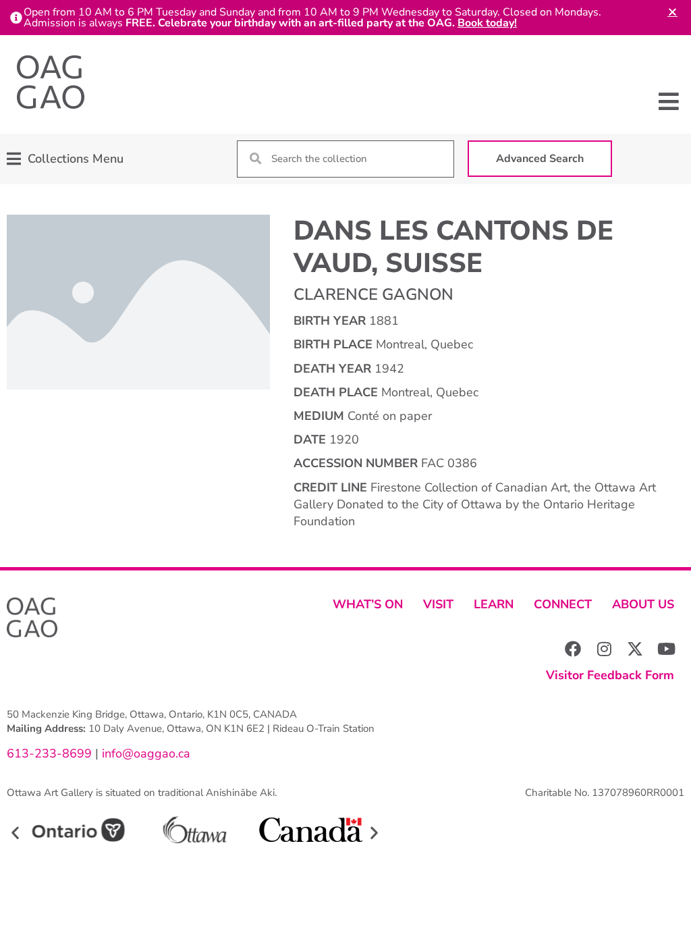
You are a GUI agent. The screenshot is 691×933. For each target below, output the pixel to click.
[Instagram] (604, 649)
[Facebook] (573, 649)
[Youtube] (666, 649)
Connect (563, 604)
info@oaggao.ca (144, 753)
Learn (494, 604)
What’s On (368, 604)
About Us (643, 604)
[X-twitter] (635, 649)
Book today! (487, 23)
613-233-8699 (49, 753)
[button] (669, 101)
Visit (438, 604)
